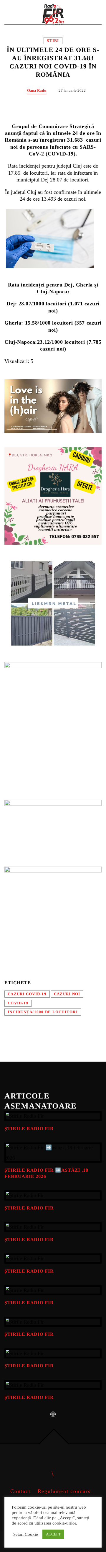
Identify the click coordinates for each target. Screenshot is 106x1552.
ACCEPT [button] (53, 1534)
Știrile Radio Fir (29, 1128)
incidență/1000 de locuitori (43, 1012)
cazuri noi (67, 994)
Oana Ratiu (36, 91)
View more (53, 1116)
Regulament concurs (64, 1491)
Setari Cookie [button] (25, 1534)
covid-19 (18, 1003)
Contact (20, 1491)
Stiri (53, 41)
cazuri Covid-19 (27, 994)
